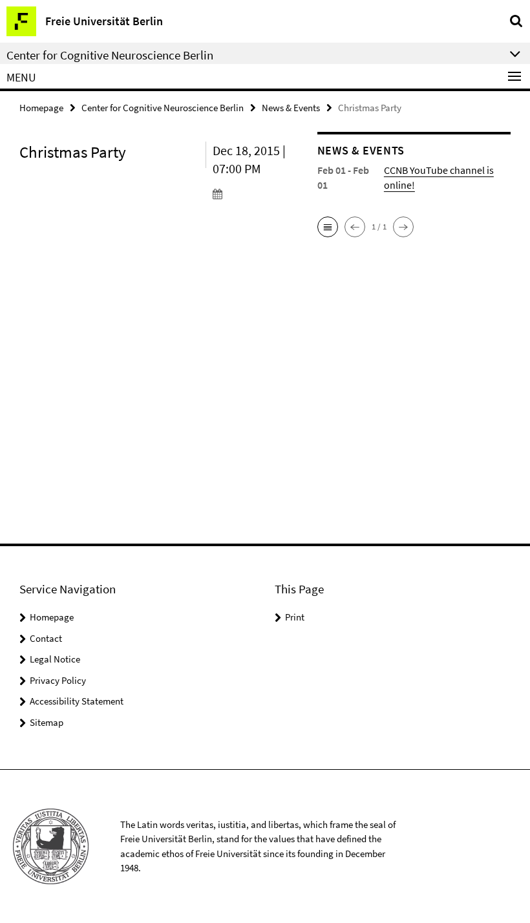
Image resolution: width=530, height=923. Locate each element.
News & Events (291, 107)
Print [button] (294, 617)
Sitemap (46, 722)
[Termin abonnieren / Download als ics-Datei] (255, 193)
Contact (46, 638)
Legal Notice (55, 659)
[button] (327, 227)
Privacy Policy (58, 680)
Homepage (41, 107)
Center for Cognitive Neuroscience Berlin (162, 107)
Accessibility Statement (76, 701)
